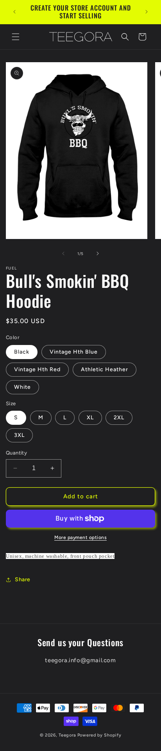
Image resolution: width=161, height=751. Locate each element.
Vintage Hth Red (37, 369)
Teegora (67, 735)
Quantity (16, 453)
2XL (119, 417)
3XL (19, 435)
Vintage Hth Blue (74, 352)
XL (90, 417)
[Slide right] (97, 253)
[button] (15, 36)
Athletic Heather (104, 369)
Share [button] (22, 579)
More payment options (80, 537)
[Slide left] (63, 253)
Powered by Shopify (99, 735)
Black (21, 352)
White (22, 387)
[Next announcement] (146, 11)
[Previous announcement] (14, 11)
